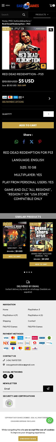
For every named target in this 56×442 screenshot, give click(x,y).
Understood (28, 438)
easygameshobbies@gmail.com (20, 364)
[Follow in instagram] (5, 376)
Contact (31, 321)
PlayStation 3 (34, 309)
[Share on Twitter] (31, 142)
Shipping (7, 321)
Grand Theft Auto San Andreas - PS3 (41, 255)
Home (4, 21)
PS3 (10, 21)
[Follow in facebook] (11, 376)
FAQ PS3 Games (10, 326)
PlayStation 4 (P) (10, 315)
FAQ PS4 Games (35, 326)
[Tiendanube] (28, 415)
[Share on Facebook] (24, 142)
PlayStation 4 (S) (35, 315)
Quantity (7, 114)
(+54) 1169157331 (13, 360)
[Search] (24, 14)
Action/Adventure (22, 21)
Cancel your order (28, 424)
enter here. (40, 421)
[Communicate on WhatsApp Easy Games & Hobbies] (49, 420)
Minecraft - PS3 (15, 248)
